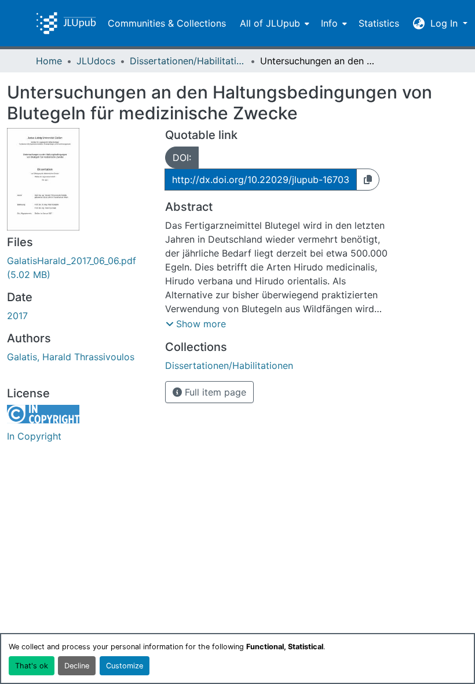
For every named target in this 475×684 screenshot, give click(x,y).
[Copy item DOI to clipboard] (367, 180)
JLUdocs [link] (95, 61)
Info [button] (329, 23)
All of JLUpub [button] (270, 23)
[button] (66, 23)
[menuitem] (273, 23)
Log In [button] (445, 23)
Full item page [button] (214, 392)
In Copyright (34, 436)
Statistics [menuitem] (379, 23)
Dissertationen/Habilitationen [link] (188, 61)
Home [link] (49, 61)
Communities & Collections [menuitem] (167, 23)
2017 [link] (17, 315)
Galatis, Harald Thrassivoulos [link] (70, 357)
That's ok (31, 665)
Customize (124, 665)
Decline (76, 665)
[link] (79, 267)
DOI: (182, 157)
